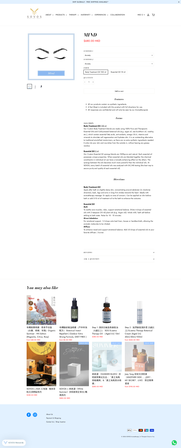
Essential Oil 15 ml (118, 72)
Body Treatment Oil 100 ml (95, 72)
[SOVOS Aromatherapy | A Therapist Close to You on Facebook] (29, 415)
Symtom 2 (88, 59)
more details (88, 123)
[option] (51, 56)
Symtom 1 (88, 51)
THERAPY (73, 14)
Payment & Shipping (53, 418)
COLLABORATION (117, 14)
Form (86, 68)
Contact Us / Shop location (56, 422)
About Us (49, 414)
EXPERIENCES (101, 14)
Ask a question (91, 259)
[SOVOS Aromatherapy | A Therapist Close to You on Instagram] (35, 415)
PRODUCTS (60, 14)
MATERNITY (86, 14)
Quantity (88, 78)
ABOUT (49, 14)
